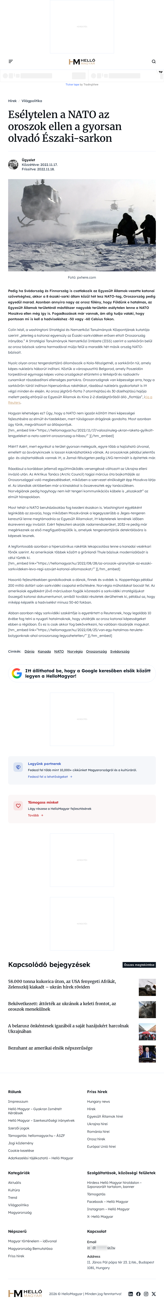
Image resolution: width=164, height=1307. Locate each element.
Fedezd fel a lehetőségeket (48, 732)
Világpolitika (18, 1068)
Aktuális (14, 1046)
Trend (12, 1060)
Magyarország (20, 1075)
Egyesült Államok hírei (105, 979)
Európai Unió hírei (101, 1009)
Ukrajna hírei (97, 987)
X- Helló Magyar (100, 1079)
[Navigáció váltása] (10, 17)
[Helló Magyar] (82, 17)
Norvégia (75, 607)
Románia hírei (98, 995)
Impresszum (18, 964)
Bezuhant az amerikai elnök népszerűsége (50, 911)
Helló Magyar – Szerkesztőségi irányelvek (41, 983)
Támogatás (96, 1057)
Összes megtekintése (139, 828)
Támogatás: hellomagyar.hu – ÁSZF (36, 999)
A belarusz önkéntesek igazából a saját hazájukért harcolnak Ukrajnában (68, 891)
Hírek (91, 972)
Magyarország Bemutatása (30, 1112)
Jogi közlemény (20, 1006)
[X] (154, 1157)
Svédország (119, 607)
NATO (59, 607)
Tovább (33, 771)
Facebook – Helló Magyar (107, 1065)
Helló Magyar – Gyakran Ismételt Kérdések (35, 974)
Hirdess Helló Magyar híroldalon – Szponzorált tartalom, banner (114, 1048)
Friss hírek (16, 1119)
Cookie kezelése (21, 1014)
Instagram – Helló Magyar (108, 1072)
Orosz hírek (96, 1002)
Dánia (29, 607)
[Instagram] (146, 1157)
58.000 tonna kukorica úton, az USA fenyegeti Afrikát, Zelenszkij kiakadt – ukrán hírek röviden (62, 847)
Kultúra (14, 1053)
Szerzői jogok (18, 991)
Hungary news (98, 964)
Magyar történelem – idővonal (32, 1104)
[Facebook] (138, 1157)
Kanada (44, 607)
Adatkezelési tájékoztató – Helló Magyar (40, 1021)
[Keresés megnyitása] (154, 17)
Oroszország (96, 607)
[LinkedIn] (131, 1157)
